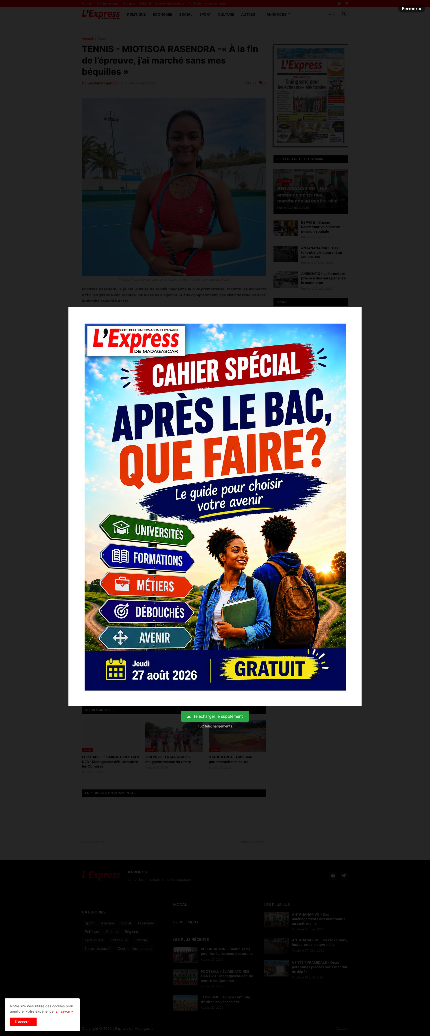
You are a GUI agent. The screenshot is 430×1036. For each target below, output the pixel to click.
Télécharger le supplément (218, 716)
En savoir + (64, 1011)
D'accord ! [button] (23, 1022)
